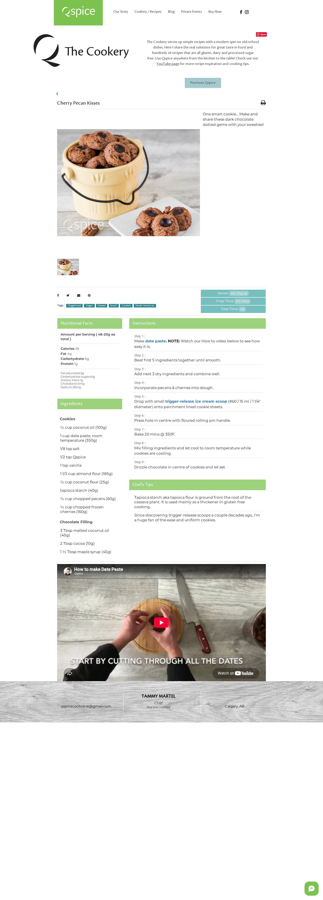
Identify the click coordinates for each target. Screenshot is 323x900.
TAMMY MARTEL (159, 696)
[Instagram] (246, 12)
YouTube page (167, 64)
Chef (158, 703)
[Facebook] (241, 12)
